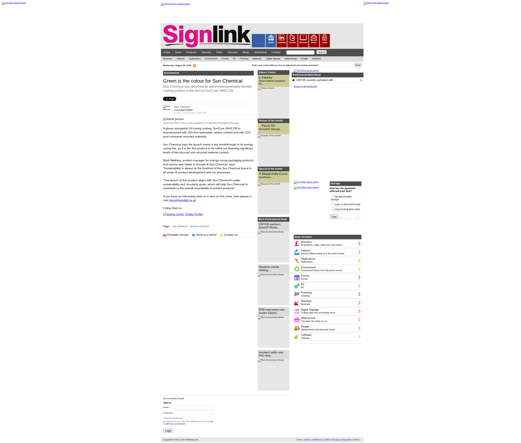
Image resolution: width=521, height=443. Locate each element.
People (304, 58)
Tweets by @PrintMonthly (305, 86)
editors (327, 440)
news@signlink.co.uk (182, 200)
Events (225, 58)
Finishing (244, 58)
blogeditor (347, 440)
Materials (257, 58)
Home (166, 52)
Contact (276, 52)
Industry (181, 58)
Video (219, 52)
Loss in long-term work (347, 209)
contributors (316, 440)
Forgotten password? (173, 418)
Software (316, 58)
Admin (356, 440)
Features (191, 52)
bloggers (336, 440)
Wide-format (291, 58)
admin (307, 440)
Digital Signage (273, 58)
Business (167, 58)
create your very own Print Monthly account (186, 421)
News (178, 52)
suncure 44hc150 (200, 226)
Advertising (260, 52)
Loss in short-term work (347, 204)
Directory (233, 52)
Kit (234, 58)
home (299, 440)
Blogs (246, 52)
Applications (195, 58)
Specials (206, 52)
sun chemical (180, 226)
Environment (211, 58)
